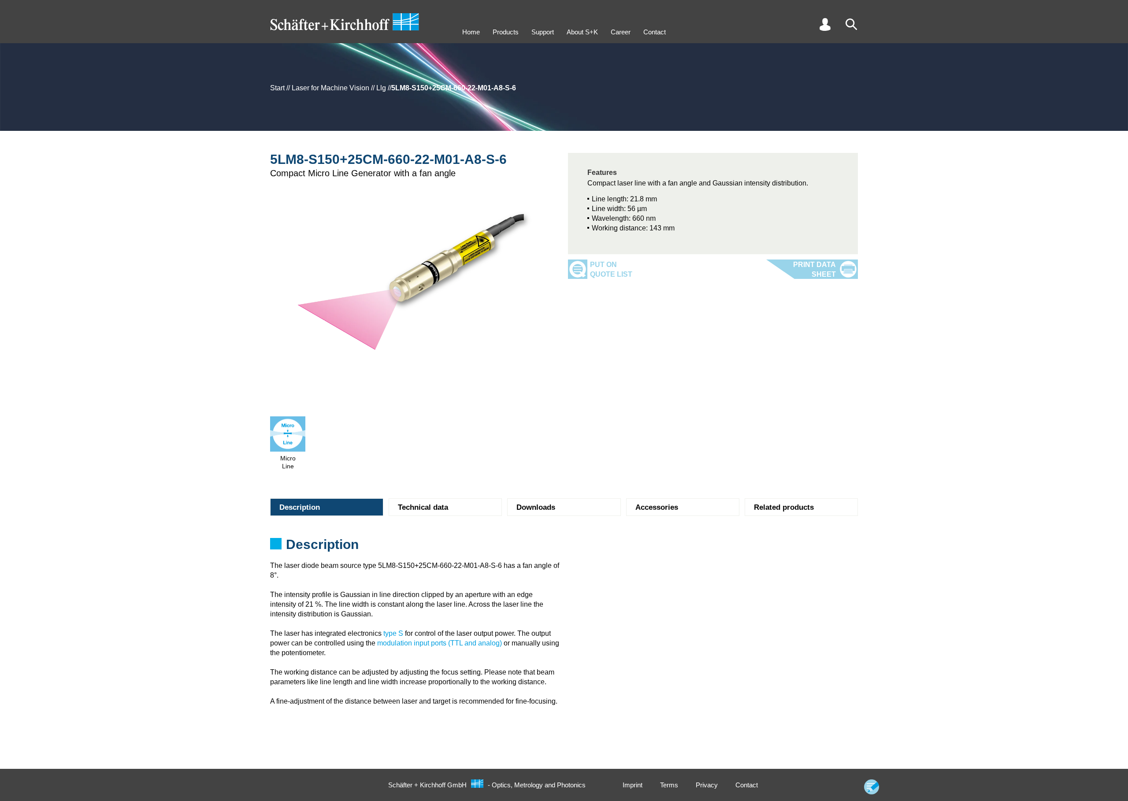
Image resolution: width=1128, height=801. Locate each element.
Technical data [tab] (423, 507)
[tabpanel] (564, 547)
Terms (669, 785)
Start (277, 88)
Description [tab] (299, 507)
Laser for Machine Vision (330, 88)
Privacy (707, 785)
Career (621, 32)
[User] (824, 24)
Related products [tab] (784, 507)
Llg (381, 88)
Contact (654, 32)
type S (393, 633)
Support (542, 32)
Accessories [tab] (656, 507)
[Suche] (851, 24)
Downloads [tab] (535, 507)
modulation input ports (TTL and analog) (439, 643)
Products (506, 32)
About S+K (582, 32)
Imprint (632, 785)
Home (471, 32)
